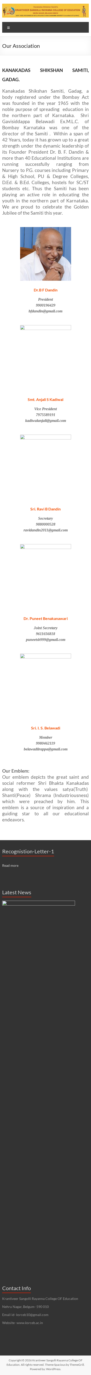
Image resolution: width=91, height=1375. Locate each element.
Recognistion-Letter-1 (28, 851)
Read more (10, 865)
